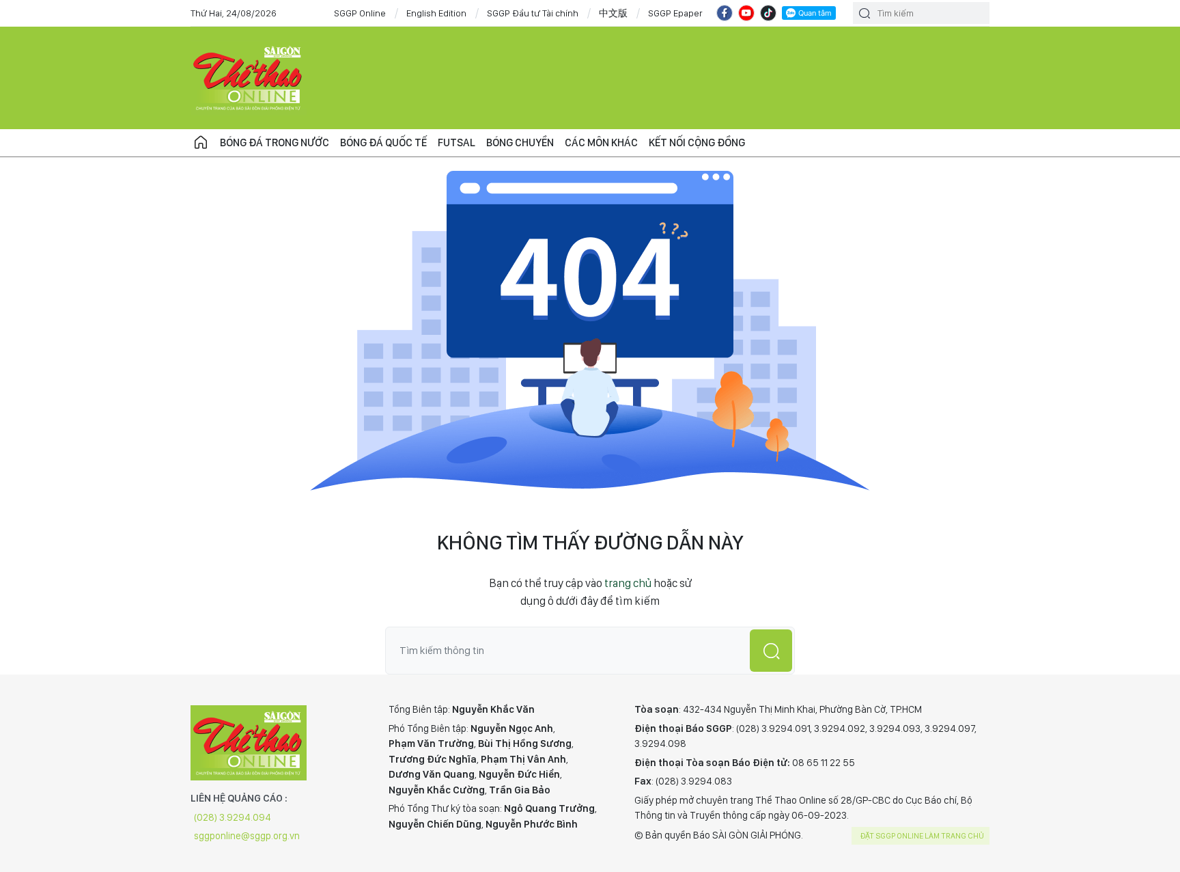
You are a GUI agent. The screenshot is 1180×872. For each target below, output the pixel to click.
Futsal (456, 142)
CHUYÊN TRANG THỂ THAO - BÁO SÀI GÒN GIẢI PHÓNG (249, 77)
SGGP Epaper (675, 13)
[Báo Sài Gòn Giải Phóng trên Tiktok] (768, 13)
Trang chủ (201, 142)
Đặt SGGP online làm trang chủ (922, 836)
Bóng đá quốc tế (383, 142)
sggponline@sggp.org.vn (247, 836)
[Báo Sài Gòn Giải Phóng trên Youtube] (746, 13)
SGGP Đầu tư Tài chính (532, 13)
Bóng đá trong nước (274, 142)
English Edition (436, 13)
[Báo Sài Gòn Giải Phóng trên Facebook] (724, 13)
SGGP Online (360, 13)
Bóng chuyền (520, 142)
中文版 (613, 13)
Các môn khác (601, 142)
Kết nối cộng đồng (697, 142)
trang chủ (627, 583)
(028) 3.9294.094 (232, 817)
